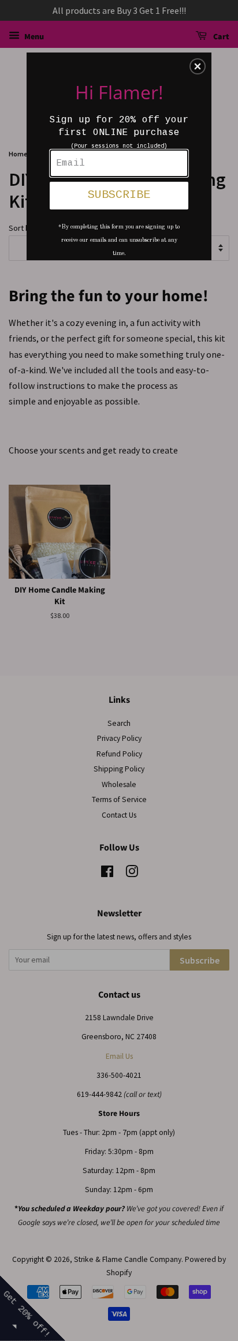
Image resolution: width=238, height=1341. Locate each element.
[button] (197, 66)
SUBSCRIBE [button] (119, 194)
